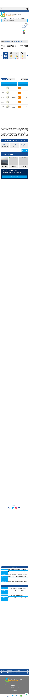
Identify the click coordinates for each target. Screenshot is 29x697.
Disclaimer (19, 684)
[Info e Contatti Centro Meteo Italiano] (19, 508)
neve (17, 18)
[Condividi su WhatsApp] (21, 696)
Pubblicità (14, 684)
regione (23, 18)
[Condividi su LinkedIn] (16, 696)
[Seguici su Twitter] (13, 508)
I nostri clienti (8, 684)
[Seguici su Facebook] (9, 508)
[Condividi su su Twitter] (12, 696)
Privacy (16, 685)
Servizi (3, 684)
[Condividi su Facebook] (8, 696)
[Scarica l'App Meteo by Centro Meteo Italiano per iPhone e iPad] (24, 33)
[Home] (10, 16)
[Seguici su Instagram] (16, 508)
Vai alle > (24, 154)
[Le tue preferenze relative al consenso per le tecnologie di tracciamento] (26, 694)
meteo (5, 18)
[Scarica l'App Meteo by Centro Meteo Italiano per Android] (24, 31)
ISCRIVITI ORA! (14, 176)
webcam (12, 18)
